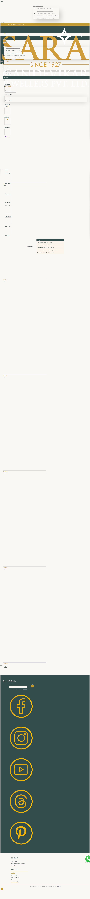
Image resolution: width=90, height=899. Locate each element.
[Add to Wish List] (2, 185)
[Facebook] (7, 692)
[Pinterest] (7, 819)
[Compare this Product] (7, 185)
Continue (6, 77)
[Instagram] (7, 724)
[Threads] (7, 787)
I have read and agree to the (20, 689)
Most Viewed (8, 86)
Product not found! (6, 68)
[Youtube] (7, 756)
